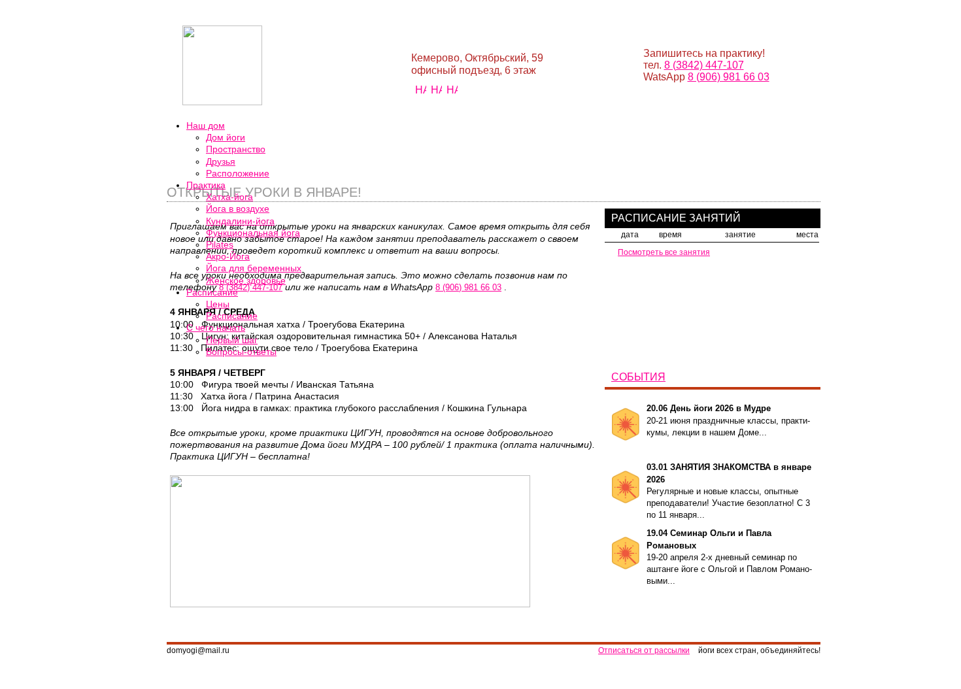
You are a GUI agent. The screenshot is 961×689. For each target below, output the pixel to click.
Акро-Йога (228, 256)
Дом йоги (225, 137)
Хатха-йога (229, 197)
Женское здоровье (246, 280)
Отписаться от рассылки (644, 650)
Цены (217, 304)
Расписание (232, 316)
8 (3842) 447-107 (704, 65)
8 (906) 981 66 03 (728, 76)
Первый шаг (232, 340)
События (638, 376)
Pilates (219, 244)
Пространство (235, 149)
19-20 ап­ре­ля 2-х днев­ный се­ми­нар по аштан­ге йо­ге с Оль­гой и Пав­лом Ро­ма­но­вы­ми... (729, 557)
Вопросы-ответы (241, 351)
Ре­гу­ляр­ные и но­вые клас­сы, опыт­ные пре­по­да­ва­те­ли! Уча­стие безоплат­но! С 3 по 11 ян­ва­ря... (729, 491)
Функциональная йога (253, 232)
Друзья (220, 161)
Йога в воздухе (237, 208)
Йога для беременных (253, 268)
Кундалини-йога (240, 221)
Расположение (237, 173)
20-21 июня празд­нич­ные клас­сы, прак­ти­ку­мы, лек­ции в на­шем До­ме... (728, 420)
